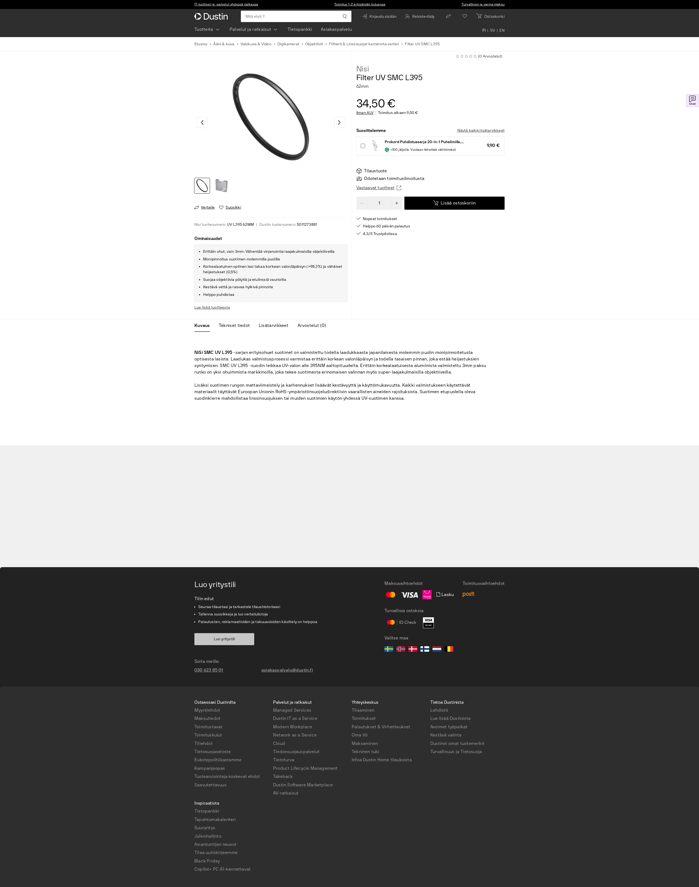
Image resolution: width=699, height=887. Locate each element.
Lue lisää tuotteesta (212, 307)
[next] (339, 122)
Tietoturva (283, 759)
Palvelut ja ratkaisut (250, 29)
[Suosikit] (465, 16)
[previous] (202, 122)
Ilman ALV (365, 113)
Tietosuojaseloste (212, 751)
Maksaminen (365, 743)
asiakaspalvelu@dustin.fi (287, 670)
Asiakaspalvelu (336, 29)
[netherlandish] (437, 650)
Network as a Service (295, 735)
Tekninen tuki (365, 751)
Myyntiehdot (207, 710)
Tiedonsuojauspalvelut (296, 751)
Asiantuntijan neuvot (215, 844)
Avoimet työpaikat (448, 726)
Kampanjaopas (209, 768)
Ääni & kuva (223, 44)
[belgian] (449, 650)
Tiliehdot (203, 743)
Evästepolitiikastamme (218, 759)
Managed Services (292, 710)
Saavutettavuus (210, 784)
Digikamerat (288, 44)
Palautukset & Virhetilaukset (381, 726)
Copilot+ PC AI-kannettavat (222, 869)
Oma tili (360, 735)
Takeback (283, 776)
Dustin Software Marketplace (303, 784)
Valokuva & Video (256, 44)
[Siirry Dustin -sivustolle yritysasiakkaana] (212, 16)
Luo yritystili (224, 639)
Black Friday (207, 861)
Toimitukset (364, 718)
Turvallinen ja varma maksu (483, 4)
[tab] (204, 325)
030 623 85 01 (208, 670)
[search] (344, 16)
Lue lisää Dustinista (450, 718)
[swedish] (388, 650)
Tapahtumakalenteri (215, 819)
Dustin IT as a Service (295, 718)
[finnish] (424, 650)
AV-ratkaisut (285, 793)
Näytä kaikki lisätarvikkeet (481, 130)
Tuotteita (203, 29)
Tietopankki (300, 29)
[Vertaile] (448, 16)
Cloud (279, 743)
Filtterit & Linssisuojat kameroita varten (364, 44)
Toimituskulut (208, 735)
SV (492, 30)
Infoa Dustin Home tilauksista (382, 759)
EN (502, 30)
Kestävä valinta (445, 735)
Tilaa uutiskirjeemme (216, 852)
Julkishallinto (207, 836)
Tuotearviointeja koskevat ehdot (227, 776)
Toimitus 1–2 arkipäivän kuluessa (359, 4)
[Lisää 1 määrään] (396, 203)
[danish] (412, 650)
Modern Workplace (292, 726)
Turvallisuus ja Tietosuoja (456, 751)
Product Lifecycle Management (305, 768)
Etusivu (200, 44)
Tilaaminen (363, 710)
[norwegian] (400, 650)
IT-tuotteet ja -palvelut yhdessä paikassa (226, 4)
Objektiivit (314, 44)
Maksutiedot (207, 718)
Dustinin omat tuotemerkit (457, 743)
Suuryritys (204, 827)
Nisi (362, 69)
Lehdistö (439, 710)
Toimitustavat (208, 726)
